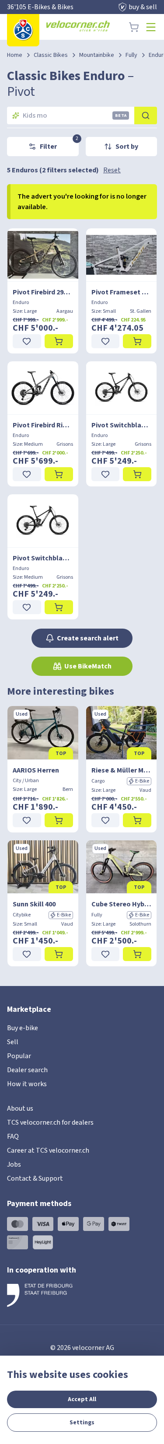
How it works (27, 1084)
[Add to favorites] (27, 341)
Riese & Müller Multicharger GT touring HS (121, 770)
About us (20, 1108)
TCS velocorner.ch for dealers (50, 1122)
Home (14, 55)
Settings (82, 1422)
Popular (19, 1056)
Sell (12, 1042)
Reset (112, 170)
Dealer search (27, 1070)
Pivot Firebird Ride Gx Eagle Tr (43, 425)
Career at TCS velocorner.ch (48, 1150)
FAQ (13, 1136)
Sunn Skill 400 (34, 904)
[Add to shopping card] (59, 341)
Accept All (82, 1399)
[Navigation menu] (151, 27)
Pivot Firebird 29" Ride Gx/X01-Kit (43, 292)
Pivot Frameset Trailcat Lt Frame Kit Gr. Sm (121, 292)
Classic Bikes (51, 55)
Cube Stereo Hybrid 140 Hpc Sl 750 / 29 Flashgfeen (121, 904)
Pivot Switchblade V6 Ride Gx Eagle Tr (121, 425)
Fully (131, 55)
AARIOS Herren (36, 770)
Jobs (14, 1164)
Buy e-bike (22, 1028)
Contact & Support (35, 1178)
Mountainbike (96, 55)
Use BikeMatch (88, 666)
